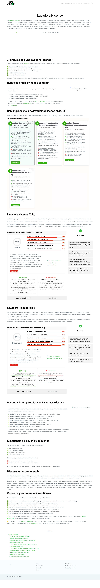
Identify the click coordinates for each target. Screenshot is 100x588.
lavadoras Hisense (14, 20)
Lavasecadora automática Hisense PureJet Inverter (48, 124)
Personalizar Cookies (70, 568)
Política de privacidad (70, 566)
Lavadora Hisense (13, 534)
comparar (29, 521)
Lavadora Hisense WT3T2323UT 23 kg (19, 124)
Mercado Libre (27, 103)
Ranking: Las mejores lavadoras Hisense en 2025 (22, 540)
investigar (22, 521)
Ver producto (15, 162)
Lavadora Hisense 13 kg (16, 542)
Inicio (37, 564)
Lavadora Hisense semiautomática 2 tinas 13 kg (21, 173)
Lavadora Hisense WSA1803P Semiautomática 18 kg (76, 125)
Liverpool (42, 101)
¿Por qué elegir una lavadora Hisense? (19, 536)
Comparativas (39, 566)
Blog (37, 570)
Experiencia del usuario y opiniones (19, 552)
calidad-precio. (21, 75)
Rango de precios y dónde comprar (19, 538)
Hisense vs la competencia (16, 554)
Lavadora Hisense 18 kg (16, 546)
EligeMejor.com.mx (13, 576)
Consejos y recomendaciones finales (19, 556)
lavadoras (26, 63)
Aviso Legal (68, 564)
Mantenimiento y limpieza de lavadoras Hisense (22, 550)
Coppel (37, 101)
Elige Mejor (14, 105)
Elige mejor (34, 523)
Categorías (39, 568)
